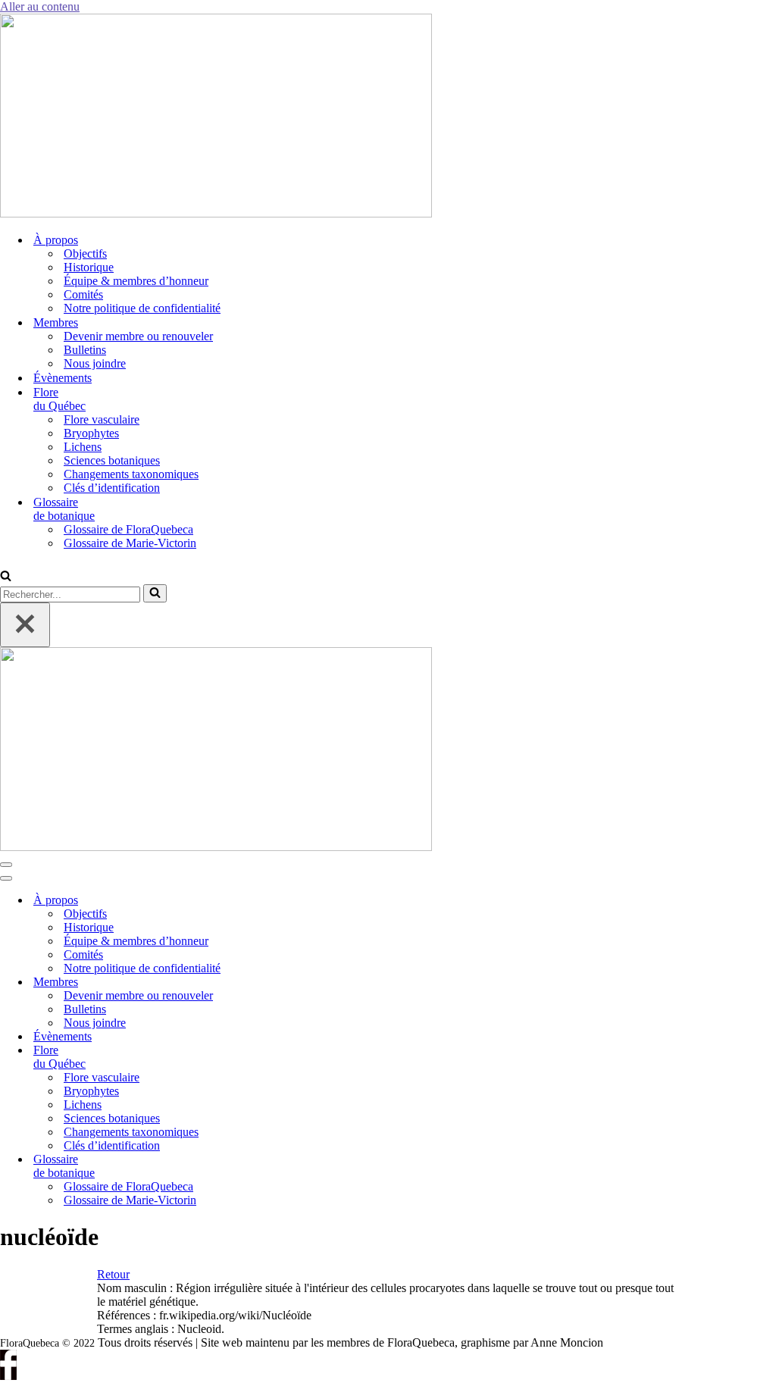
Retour (113, 1274)
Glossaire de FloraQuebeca (128, 529)
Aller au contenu (40, 6)
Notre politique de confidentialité (142, 308)
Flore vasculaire (101, 419)
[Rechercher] (5, 577)
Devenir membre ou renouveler (138, 336)
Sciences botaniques (112, 460)
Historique (89, 267)
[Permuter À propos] (257, 900)
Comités (83, 294)
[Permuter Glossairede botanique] (257, 1166)
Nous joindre (95, 363)
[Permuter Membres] (257, 982)
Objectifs (85, 253)
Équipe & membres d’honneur (136, 280)
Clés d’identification (112, 487)
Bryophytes (91, 433)
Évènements (62, 377)
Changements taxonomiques (131, 474)
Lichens (83, 446)
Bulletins (85, 349)
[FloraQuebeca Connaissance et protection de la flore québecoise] (216, 213)
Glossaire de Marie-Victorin (130, 543)
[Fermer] (25, 624)
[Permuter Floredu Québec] (257, 1057)
